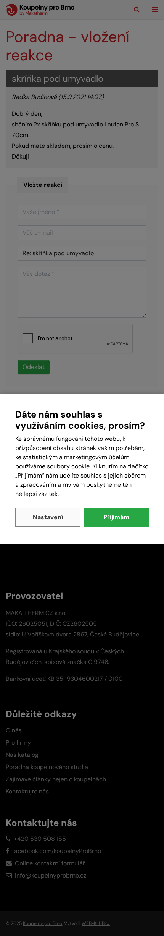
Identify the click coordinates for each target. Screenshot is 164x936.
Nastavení (48, 517)
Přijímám (116, 517)
